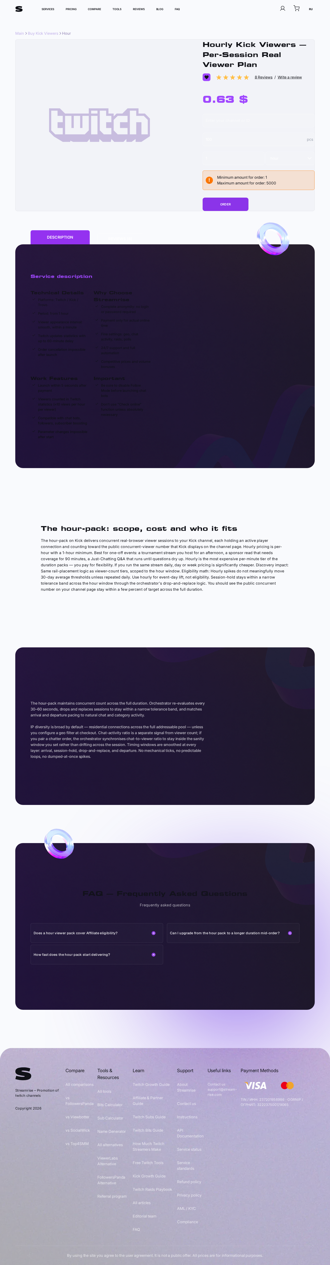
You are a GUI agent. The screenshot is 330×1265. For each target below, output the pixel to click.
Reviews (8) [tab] (120, 239)
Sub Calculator (110, 1118)
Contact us (186, 1103)
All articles (142, 1203)
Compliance (187, 1222)
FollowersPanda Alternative (111, 1180)
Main (19, 33)
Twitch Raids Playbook (152, 1189)
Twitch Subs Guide (149, 1117)
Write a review (290, 77)
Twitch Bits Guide (148, 1130)
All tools (104, 1091)
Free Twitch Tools (148, 1162)
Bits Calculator (110, 1104)
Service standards (185, 1165)
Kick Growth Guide (149, 1176)
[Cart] (296, 9)
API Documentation (190, 1133)
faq (177, 9)
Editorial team (144, 1216)
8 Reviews (264, 77)
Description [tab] (60, 237)
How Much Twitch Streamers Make (148, 1146)
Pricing (71, 9)
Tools (117, 9)
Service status (189, 1149)
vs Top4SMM (77, 1143)
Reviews (139, 9)
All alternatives (110, 1145)
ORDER (225, 204)
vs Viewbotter (77, 1117)
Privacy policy (189, 1195)
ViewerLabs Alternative (107, 1161)
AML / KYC (186, 1208)
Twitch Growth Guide (151, 1084)
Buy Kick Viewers (43, 33)
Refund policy (189, 1182)
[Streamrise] (19, 9)
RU (311, 9)
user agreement (139, 1255)
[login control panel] (283, 9)
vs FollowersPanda (80, 1101)
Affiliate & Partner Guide (148, 1101)
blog (159, 9)
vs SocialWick (78, 1130)
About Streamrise (186, 1087)
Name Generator (111, 1131)
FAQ (136, 1229)
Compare (94, 9)
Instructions (187, 1117)
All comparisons (80, 1084)
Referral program (112, 1196)
